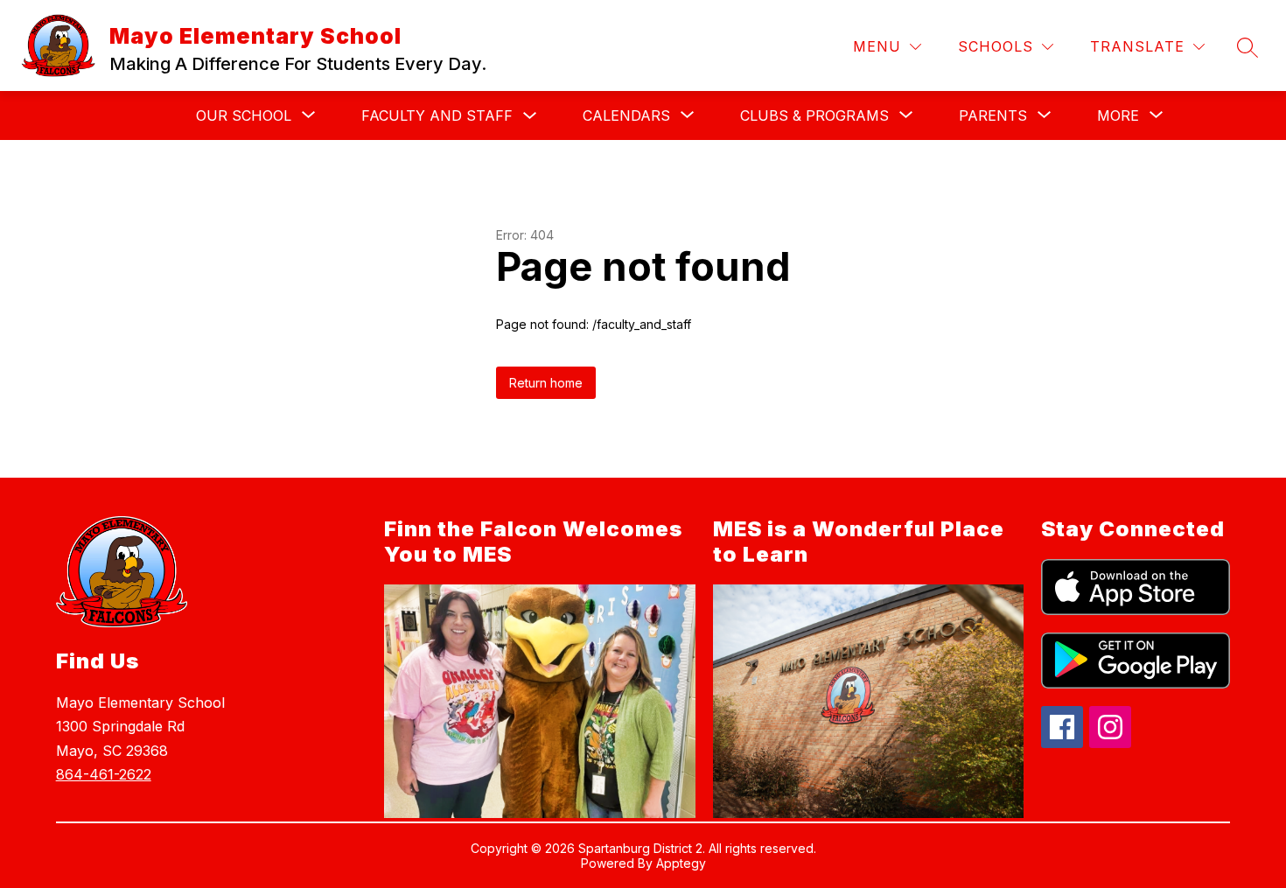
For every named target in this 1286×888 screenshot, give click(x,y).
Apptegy (681, 863)
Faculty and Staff (437, 115)
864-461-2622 (103, 774)
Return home (546, 382)
